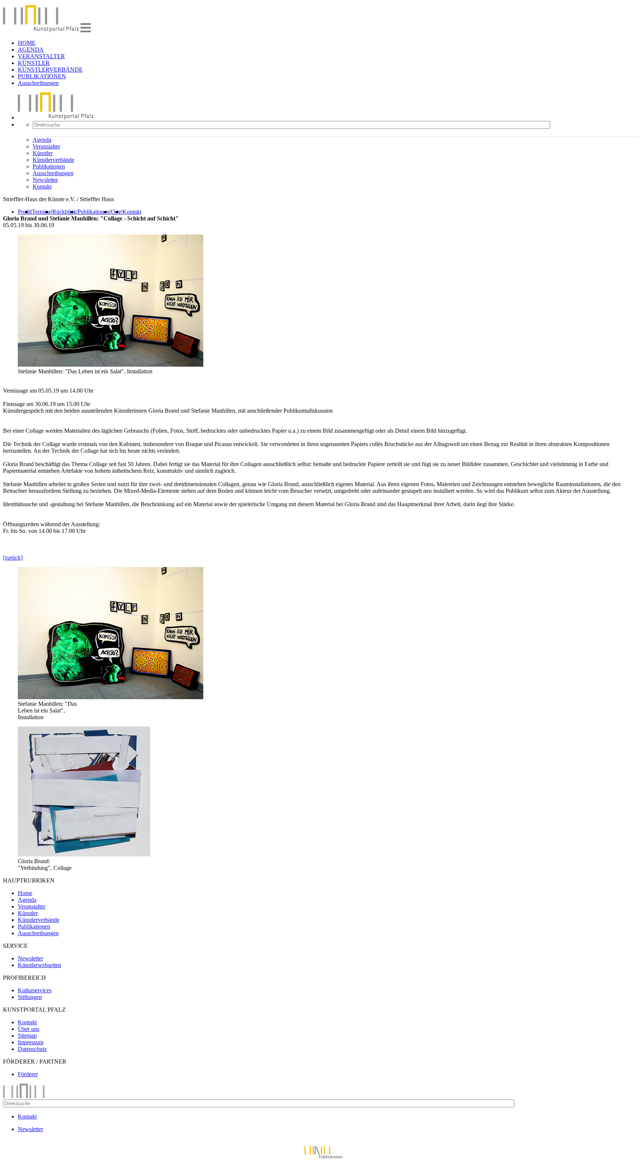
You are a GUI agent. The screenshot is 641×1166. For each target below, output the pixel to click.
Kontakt (42, 186)
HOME (27, 43)
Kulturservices (35, 990)
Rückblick (64, 212)
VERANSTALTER (41, 56)
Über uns (28, 1029)
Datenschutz (32, 1049)
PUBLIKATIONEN (42, 76)
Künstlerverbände (53, 160)
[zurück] (13, 557)
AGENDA (31, 49)
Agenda (42, 140)
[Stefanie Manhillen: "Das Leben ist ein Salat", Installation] (110, 697)
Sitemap (27, 1035)
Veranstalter (46, 146)
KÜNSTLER (34, 63)
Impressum (30, 1042)
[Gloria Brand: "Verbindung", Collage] (84, 854)
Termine (41, 212)
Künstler (43, 153)
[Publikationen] (320, 1159)
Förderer (28, 1074)
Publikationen (49, 166)
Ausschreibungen (38, 83)
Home (25, 893)
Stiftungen (30, 997)
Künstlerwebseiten (39, 965)
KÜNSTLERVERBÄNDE (50, 69)
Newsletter (45, 180)
